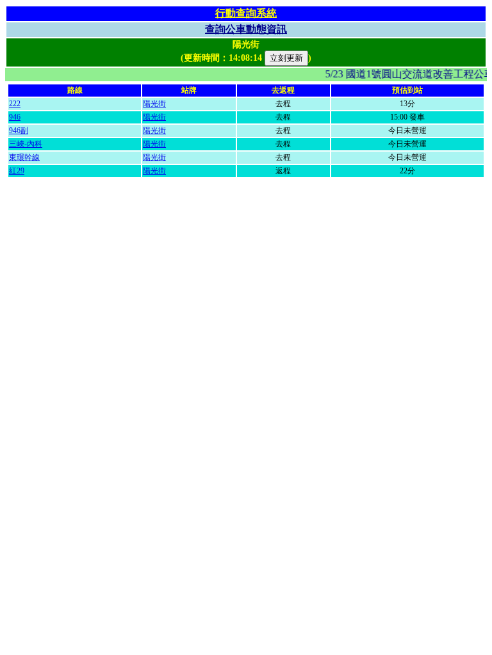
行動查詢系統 (246, 13)
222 (14, 103)
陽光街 (154, 103)
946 (14, 117)
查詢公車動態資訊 (246, 29)
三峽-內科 (25, 143)
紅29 (16, 170)
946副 (18, 130)
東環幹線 (24, 157)
